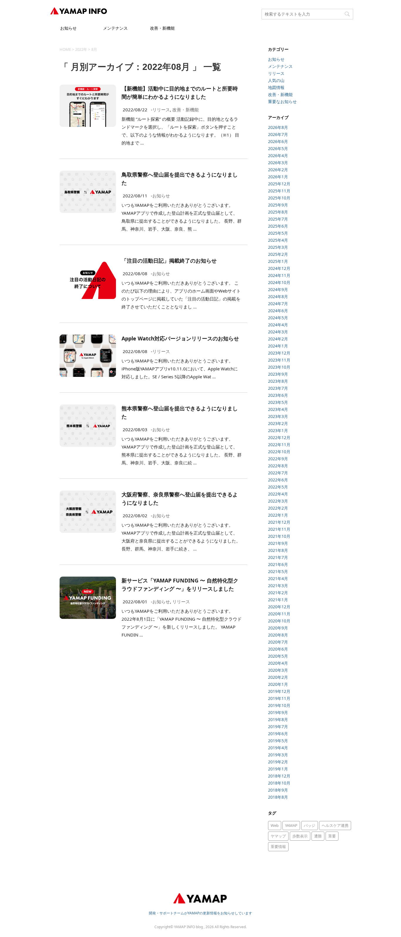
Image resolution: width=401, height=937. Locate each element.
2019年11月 (279, 698)
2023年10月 (279, 367)
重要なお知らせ (282, 101)
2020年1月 (278, 684)
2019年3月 (278, 755)
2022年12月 (279, 437)
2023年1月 (278, 430)
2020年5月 (278, 656)
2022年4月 (278, 494)
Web (275, 825)
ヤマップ (278, 836)
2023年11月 (279, 360)
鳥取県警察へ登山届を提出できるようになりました (180, 178)
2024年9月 (278, 289)
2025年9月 (278, 205)
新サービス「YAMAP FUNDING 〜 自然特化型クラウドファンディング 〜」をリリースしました (180, 584)
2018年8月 (278, 797)
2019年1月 (278, 769)
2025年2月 (278, 254)
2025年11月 (279, 191)
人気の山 (276, 80)
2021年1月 (278, 599)
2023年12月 (279, 353)
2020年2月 (278, 677)
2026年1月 (278, 176)
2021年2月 (278, 592)
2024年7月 (278, 303)
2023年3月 (278, 416)
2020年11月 (279, 614)
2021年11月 (279, 529)
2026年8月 (278, 127)
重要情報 (278, 846)
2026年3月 (278, 162)
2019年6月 (278, 733)
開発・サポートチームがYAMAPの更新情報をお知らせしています (200, 913)
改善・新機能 (162, 28)
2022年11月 (279, 444)
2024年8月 (278, 296)
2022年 (81, 49)
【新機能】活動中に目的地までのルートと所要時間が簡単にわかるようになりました (180, 92)
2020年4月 (278, 663)
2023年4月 (278, 409)
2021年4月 (278, 578)
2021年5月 (278, 571)
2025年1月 (278, 261)
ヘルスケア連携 (335, 825)
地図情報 (276, 87)
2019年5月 (278, 740)
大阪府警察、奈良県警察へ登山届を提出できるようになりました (180, 498)
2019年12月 (279, 691)
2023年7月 (278, 388)
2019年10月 (279, 705)
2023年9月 (278, 374)
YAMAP (291, 825)
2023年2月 (278, 423)
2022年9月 (278, 458)
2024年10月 (279, 282)
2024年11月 (279, 275)
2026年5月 (278, 148)
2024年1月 (278, 346)
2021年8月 (278, 550)
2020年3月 (278, 670)
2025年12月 (279, 184)
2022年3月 (278, 501)
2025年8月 (278, 212)
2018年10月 (279, 783)
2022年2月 (278, 508)
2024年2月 (278, 339)
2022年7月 (278, 473)
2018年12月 (279, 776)
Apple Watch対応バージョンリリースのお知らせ (180, 338)
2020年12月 (279, 606)
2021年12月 (279, 522)
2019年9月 (278, 712)
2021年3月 (278, 585)
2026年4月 (278, 155)
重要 (332, 836)
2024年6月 (278, 310)
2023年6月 (278, 395)
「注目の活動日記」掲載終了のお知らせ (169, 260)
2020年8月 (278, 635)
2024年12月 (279, 268)
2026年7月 (278, 134)
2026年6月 (278, 141)
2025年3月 (278, 247)
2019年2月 (278, 762)
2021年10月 (279, 536)
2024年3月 (278, 332)
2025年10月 (279, 198)
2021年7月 (278, 557)
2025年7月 (278, 219)
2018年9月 (278, 790)
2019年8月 (278, 719)
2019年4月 (278, 747)
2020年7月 (278, 642)
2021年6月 (278, 564)
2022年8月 (278, 465)
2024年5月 (278, 317)
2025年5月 (278, 233)
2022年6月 (278, 480)
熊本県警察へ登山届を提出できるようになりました (180, 412)
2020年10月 (279, 621)
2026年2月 (278, 169)
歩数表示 (300, 836)
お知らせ (68, 28)
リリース (161, 109)
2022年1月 (278, 515)
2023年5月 (278, 402)
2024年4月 (278, 325)
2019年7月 (278, 726)
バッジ (309, 825)
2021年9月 (278, 543)
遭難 (318, 836)
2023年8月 (278, 381)
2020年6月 (278, 649)
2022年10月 (279, 451)
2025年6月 (278, 226)
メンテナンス (115, 28)
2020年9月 (278, 628)
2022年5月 (278, 487)
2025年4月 (278, 240)
